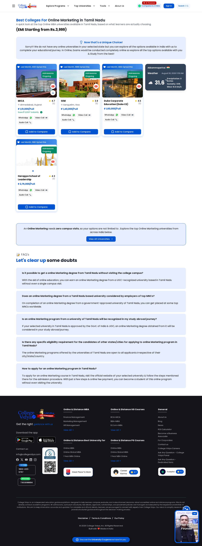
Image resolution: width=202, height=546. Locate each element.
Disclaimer (83, 518)
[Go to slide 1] (33, 95)
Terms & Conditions (101, 518)
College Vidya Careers (169, 448)
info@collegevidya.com (28, 454)
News (160, 425)
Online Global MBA (72, 452)
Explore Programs (55, 5)
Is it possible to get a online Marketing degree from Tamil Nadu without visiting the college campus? (82, 273)
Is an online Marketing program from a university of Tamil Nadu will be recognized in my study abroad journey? (89, 319)
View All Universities (99, 239)
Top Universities (82, 5)
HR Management (71, 425)
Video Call (39, 117)
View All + (68, 430)
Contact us (163, 444)
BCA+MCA (115, 417)
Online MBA (68, 448)
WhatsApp (23, 117)
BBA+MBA (115, 421)
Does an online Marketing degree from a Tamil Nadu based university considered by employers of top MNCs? (88, 296)
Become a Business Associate (167, 435)
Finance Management (74, 417)
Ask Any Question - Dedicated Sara (167, 461)
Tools (103, 5)
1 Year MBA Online (71, 456)
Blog (160, 421)
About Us (119, 5)
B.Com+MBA (116, 425)
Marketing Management (75, 421)
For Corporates (165, 440)
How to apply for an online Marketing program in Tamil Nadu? (59, 368)
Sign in (169, 6)
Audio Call (23, 122)
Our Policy (119, 518)
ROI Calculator (165, 429)
